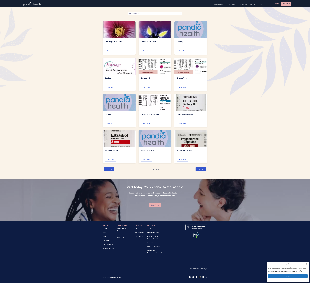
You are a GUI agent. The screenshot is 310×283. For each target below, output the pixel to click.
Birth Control (218, 4)
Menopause (243, 4)
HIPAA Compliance (153, 232)
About (105, 228)
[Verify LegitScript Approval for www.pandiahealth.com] (196, 235)
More (261, 4)
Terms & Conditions (153, 246)
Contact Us (139, 236)
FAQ (136, 228)
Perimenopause (231, 4)
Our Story (253, 4)
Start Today (155, 205)
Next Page (201, 169)
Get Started (286, 3)
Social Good (151, 243)
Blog (104, 236)
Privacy (285, 279)
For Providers (139, 232)
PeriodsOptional (108, 244)
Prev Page (109, 169)
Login (277, 3)
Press (104, 232)
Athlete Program (108, 248)
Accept (288, 276)
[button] (307, 264)
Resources (106, 240)
